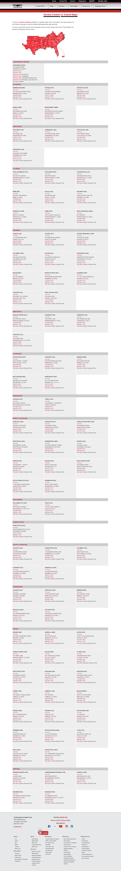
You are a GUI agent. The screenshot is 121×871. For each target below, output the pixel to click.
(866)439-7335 (49, 512)
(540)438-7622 (49, 780)
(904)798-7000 (81, 179)
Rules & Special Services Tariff (70, 839)
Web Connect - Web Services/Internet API (50, 847)
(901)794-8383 (81, 597)
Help (16, 842)
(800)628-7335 (17, 220)
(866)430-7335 (81, 739)
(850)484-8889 (17, 218)
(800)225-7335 (17, 619)
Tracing (83, 839)
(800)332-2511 (81, 450)
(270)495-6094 (17, 322)
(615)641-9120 (17, 617)
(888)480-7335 (17, 490)
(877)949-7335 (17, 739)
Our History (17, 853)
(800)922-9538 (49, 577)
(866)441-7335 (81, 139)
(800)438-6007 (49, 431)
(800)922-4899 (49, 220)
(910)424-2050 (17, 449)
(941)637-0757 (49, 179)
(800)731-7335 (81, 781)
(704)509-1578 (81, 429)
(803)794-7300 (17, 71)
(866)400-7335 (81, 661)
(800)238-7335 (17, 431)
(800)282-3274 (49, 243)
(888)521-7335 (49, 739)
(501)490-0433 (81, 137)
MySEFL (16, 844)
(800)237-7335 (49, 282)
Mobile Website (49, 852)
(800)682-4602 (17, 450)
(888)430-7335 (49, 201)
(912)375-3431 (81, 261)
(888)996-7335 (17, 535)
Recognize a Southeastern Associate (69, 862)
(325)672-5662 (17, 640)
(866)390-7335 (81, 700)
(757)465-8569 (81, 780)
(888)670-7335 (17, 324)
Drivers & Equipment (68, 856)
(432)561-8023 (17, 718)
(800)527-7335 (49, 97)
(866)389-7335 (17, 661)
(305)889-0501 (17, 199)
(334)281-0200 (49, 115)
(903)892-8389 (17, 738)
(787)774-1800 (17, 533)
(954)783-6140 (17, 179)
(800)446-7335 (49, 801)
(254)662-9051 (17, 757)
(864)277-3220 (49, 575)
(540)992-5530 (49, 799)
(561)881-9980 (81, 218)
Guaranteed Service (36, 859)
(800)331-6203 (81, 181)
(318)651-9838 (81, 364)
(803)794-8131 (17, 74)
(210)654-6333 (81, 718)
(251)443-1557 (17, 115)
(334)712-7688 (49, 95)
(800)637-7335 (17, 72)
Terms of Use (55, 820)
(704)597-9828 (49, 429)
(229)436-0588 (17, 241)
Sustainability (17, 861)
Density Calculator (85, 858)
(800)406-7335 (49, 386)
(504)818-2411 (17, 384)
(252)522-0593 (17, 468)
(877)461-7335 (17, 781)
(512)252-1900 (81, 640)
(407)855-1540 (81, 199)
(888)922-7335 (49, 759)
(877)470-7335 (81, 431)
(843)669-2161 (17, 575)
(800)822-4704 (81, 262)
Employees (82, 1)
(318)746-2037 (49, 384)
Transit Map (15, 89)
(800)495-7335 (17, 801)
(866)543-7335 (49, 139)
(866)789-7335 (49, 408)
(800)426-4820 (81, 201)
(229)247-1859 (17, 300)
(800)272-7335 (17, 201)
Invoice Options (67, 852)
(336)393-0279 (49, 449)
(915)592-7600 (81, 659)
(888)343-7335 (49, 302)
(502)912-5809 (17, 342)
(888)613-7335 (17, 344)
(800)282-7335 (81, 220)
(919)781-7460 (49, 468)
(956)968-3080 (81, 698)
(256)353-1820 (81, 95)
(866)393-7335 (17, 720)
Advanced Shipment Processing (52, 839)
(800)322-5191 (49, 116)
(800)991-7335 (49, 661)
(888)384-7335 (49, 700)
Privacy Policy (65, 820)
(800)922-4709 (49, 557)
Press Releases (35, 839)
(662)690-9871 (49, 406)
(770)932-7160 (49, 280)
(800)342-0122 (49, 262)
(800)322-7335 (49, 181)
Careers (72, 1)
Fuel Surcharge (67, 840)
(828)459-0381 (81, 449)
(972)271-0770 (49, 679)
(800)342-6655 (17, 243)
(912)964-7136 (81, 280)
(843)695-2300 (49, 555)
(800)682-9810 (81, 470)
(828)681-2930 (17, 429)
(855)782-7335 (49, 681)
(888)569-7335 (17, 681)
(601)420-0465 (17, 406)
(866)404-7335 (17, 181)
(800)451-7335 (49, 619)
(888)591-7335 (81, 324)
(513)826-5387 (49, 322)
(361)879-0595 (17, 659)
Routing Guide (85, 840)
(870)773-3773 (17, 157)
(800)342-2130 (81, 282)
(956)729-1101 (17, 698)
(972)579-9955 (49, 659)
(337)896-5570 (49, 364)
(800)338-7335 (17, 97)
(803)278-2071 (17, 555)
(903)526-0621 (81, 738)
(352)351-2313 (49, 199)
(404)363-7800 (49, 241)
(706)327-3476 (17, 261)
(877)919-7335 (17, 159)
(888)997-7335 (81, 366)
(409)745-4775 (49, 718)
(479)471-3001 (17, 137)
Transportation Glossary (68, 858)
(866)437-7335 (17, 512)
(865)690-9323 (49, 597)
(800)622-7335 (49, 599)
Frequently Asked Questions (69, 860)
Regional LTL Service (36, 851)
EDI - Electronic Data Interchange (50, 843)
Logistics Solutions (36, 863)
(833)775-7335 (49, 720)
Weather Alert (102, 1)
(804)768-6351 (17, 799)
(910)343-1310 (49, 488)
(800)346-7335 (17, 386)
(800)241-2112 (17, 302)
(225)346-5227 (17, 364)
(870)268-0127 (49, 137)
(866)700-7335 (17, 408)
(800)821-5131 (49, 490)
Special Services (35, 853)
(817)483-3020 (17, 679)
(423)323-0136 (49, 617)
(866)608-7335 (17, 759)
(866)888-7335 (17, 116)
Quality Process (18, 855)
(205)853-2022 (17, 95)
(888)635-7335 (49, 324)
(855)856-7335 (81, 243)
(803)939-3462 (17, 78)
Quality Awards (18, 857)
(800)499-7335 (17, 282)
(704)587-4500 (17, 488)
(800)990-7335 (81, 681)
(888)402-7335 (49, 366)
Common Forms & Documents (70, 846)
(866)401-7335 (17, 641)
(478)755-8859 (17, 280)
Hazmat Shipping (67, 854)
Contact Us (63, 1)
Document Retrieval (86, 842)
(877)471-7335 (81, 641)
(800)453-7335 (81, 599)
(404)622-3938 (81, 241)
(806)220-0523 (49, 640)
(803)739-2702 (81, 555)
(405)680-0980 (17, 510)
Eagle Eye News (35, 840)
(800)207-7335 (81, 720)
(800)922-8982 (17, 577)
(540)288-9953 (17, 780)
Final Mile (34, 865)
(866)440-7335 (17, 139)
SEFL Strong (34, 842)
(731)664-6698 (17, 597)
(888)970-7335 (49, 781)
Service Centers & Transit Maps (21, 859)
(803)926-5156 (17, 80)
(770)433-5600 (49, 300)
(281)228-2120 (49, 738)
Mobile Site (63, 817)
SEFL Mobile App (49, 850)
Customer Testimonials (36, 844)
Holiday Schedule (67, 844)
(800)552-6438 (81, 97)
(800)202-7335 (17, 557)
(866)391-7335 (17, 700)
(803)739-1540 (17, 76)
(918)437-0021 (49, 510)
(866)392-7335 (49, 641)
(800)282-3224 (17, 262)
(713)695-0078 (81, 679)
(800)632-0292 (49, 450)
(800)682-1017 (17, 470)
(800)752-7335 (17, 599)
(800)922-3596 (81, 557)
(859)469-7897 (81, 322)
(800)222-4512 (49, 470)
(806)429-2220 (49, 698)
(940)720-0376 (49, 757)
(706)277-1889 (49, 261)
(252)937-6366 (81, 468)
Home (54, 1)
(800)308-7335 (17, 366)
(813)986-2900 (49, 218)
